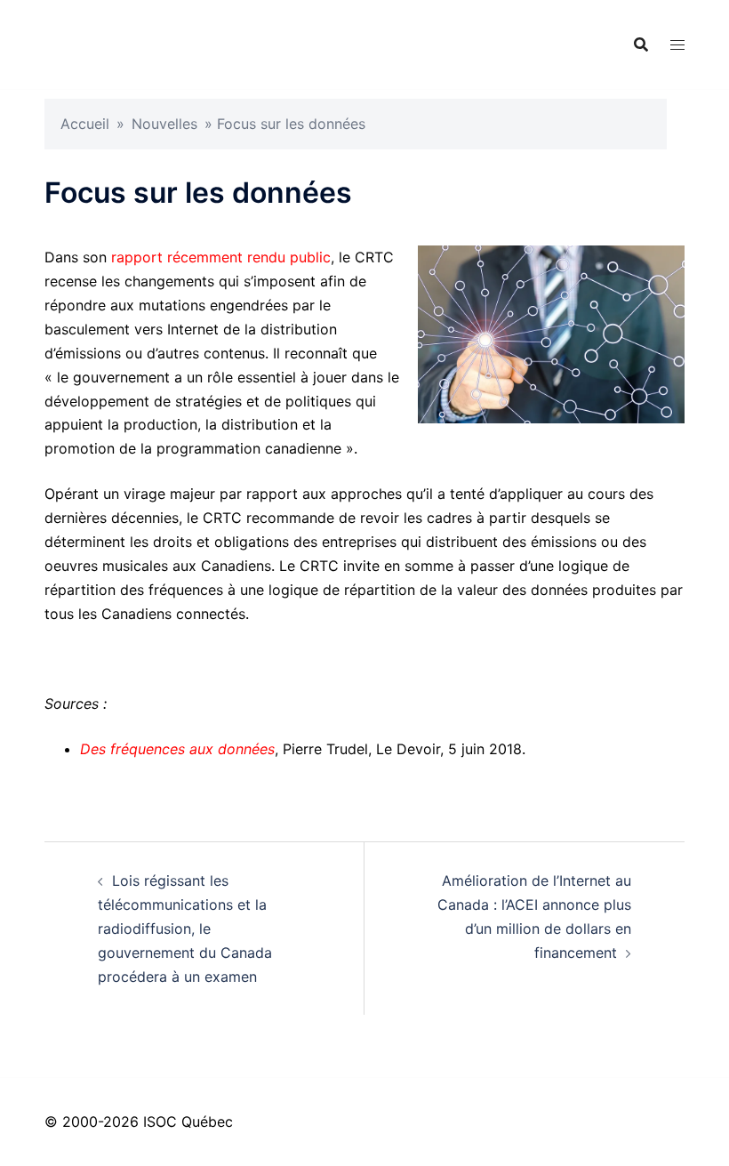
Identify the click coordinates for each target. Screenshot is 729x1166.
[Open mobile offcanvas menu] (677, 45)
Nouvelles (164, 124)
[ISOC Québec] (202, 43)
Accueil (84, 124)
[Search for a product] (641, 44)
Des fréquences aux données (177, 749)
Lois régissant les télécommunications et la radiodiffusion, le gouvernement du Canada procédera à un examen (185, 928)
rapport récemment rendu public (221, 257)
